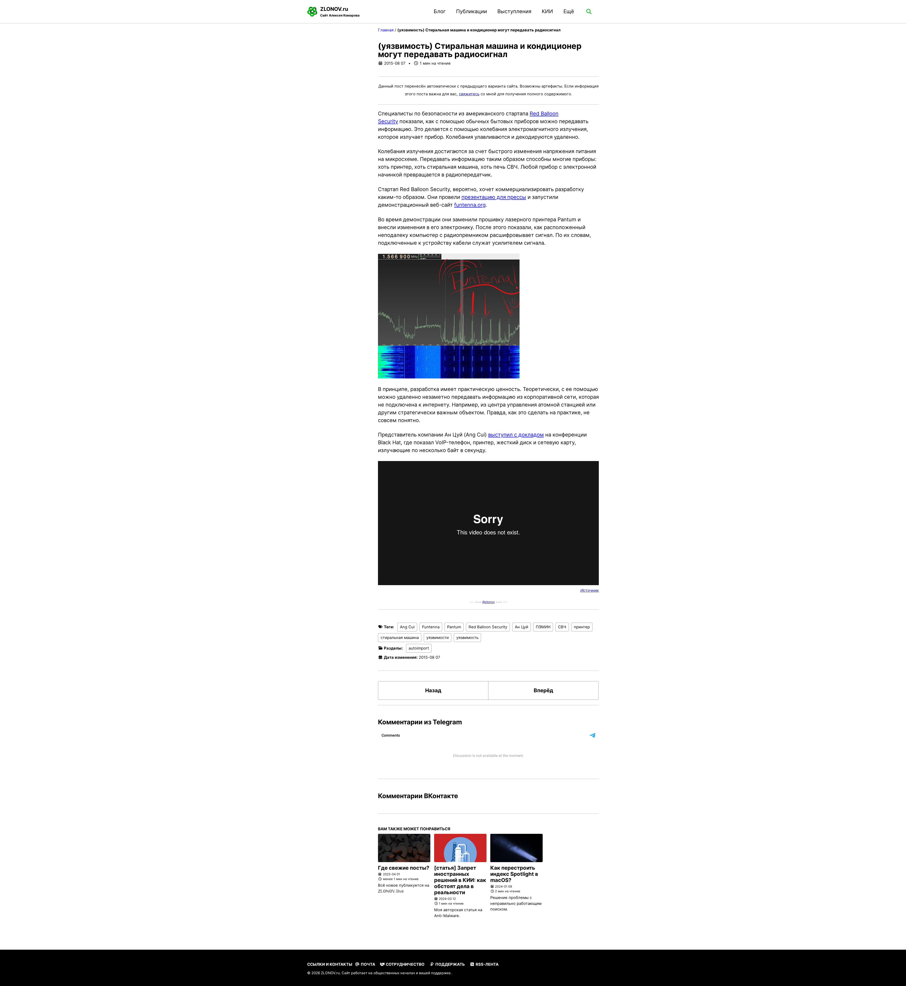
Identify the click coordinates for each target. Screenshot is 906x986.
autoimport (419, 648)
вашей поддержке (435, 973)
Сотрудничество (404, 964)
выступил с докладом (516, 435)
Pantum (454, 627)
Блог (440, 11)
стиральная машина (400, 637)
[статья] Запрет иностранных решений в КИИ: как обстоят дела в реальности (460, 880)
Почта (367, 964)
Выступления (514, 11)
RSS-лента (487, 964)
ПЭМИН (543, 627)
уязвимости (437, 637)
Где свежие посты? (403, 868)
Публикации (471, 11)
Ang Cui (407, 627)
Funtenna (431, 627)
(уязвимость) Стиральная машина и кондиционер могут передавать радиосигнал (480, 50)
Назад (433, 690)
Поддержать (449, 964)
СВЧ (562, 627)
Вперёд (543, 690)
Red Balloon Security (488, 627)
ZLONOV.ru (340, 11)
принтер (582, 627)
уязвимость (467, 637)
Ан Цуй (521, 627)
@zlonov (488, 602)
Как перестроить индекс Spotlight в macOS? (514, 874)
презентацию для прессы (493, 197)
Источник (589, 590)
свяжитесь (469, 94)
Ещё (568, 11)
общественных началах (394, 973)
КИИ (547, 11)
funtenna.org (470, 205)
